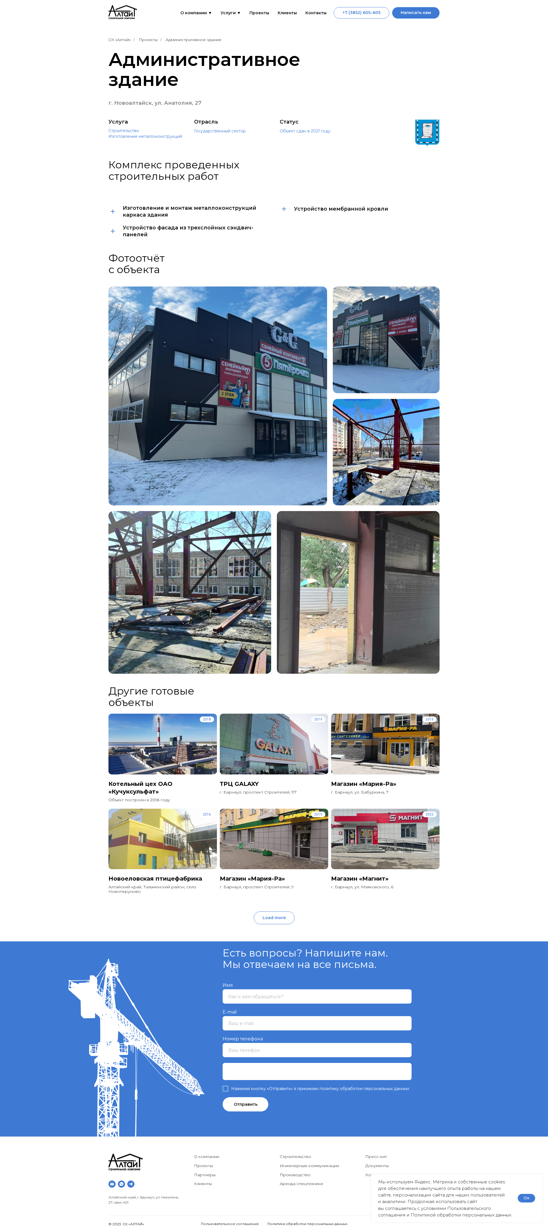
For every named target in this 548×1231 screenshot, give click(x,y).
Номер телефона (243, 1039)
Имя (228, 985)
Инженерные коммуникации (309, 1165)
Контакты (316, 12)
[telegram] (130, 1184)
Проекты (259, 12)
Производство (295, 1174)
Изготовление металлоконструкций (145, 136)
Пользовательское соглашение (230, 1224)
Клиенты (287, 12)
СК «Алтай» (119, 39)
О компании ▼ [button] (196, 12)
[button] (416, 13)
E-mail (230, 1012)
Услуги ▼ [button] (231, 12)
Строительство (123, 130)
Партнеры (204, 1174)
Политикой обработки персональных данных (461, 1215)
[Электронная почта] (112, 1184)
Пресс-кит (376, 1156)
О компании (206, 1156)
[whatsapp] (121, 1184)
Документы (377, 1165)
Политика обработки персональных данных (307, 1224)
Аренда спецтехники (301, 1183)
